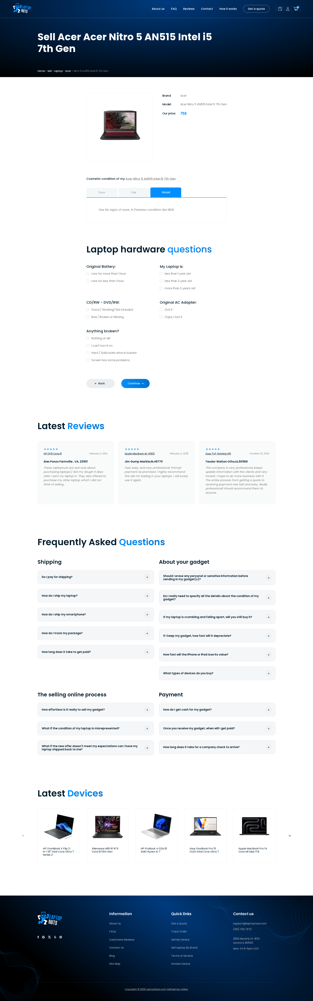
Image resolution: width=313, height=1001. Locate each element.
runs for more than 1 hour (108, 274)
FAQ (174, 9)
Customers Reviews (121, 940)
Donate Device (180, 964)
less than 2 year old (178, 281)
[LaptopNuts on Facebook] (38, 937)
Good (166, 192)
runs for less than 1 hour (107, 281)
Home (41, 71)
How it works (228, 9)
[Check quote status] (280, 9)
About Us (115, 923)
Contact (207, 9)
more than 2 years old (180, 288)
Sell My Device (180, 940)
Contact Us (116, 947)
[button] (290, 835)
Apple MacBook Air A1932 (140, 454)
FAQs (112, 931)
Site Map (114, 964)
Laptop (58, 71)
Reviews (188, 9)
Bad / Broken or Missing (107, 317)
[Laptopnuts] (22, 12)
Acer (68, 71)
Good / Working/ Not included (112, 310)
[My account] (287, 9)
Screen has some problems (110, 360)
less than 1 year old (178, 274)
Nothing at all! (100, 338)
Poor (101, 192)
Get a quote (256, 9)
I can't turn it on (101, 346)
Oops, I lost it (173, 317)
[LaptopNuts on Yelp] (55, 937)
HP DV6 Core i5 (53, 454)
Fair (133, 192)
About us (158, 9)
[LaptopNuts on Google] (43, 937)
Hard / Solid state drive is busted (113, 353)
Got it (168, 310)
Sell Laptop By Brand (184, 947)
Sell (49, 71)
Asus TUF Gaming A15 (218, 454)
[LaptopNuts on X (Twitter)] (49, 937)
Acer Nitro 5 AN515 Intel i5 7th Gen (151, 179)
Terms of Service (182, 956)
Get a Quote (179, 923)
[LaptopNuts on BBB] (60, 937)
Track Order (179, 931)
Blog (112, 956)
